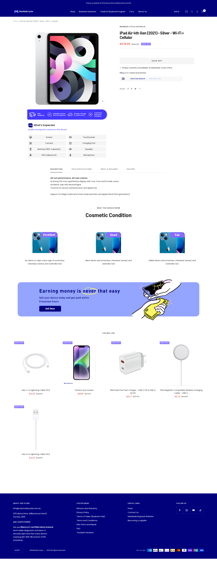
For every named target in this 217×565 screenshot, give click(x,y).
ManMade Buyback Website (141, 516)
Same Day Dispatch (137, 79)
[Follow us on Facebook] (179, 510)
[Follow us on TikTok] (200, 510)
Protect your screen (84, 390)
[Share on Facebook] (128, 89)
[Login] (197, 11)
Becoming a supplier (137, 520)
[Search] (192, 11)
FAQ (78, 528)
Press (130, 508)
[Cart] (202, 11)
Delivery (131, 169)
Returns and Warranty (87, 508)
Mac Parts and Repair (86, 524)
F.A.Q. (131, 11)
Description (56, 169)
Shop (72, 11)
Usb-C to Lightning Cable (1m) (36, 390)
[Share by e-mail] (139, 89)
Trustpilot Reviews (85, 532)
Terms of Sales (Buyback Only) (91, 516)
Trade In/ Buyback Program (112, 11)
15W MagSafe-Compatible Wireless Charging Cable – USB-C (181, 391)
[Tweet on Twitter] (135, 89)
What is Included (109, 169)
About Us (142, 11)
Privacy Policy (83, 512)
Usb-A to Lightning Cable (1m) (36, 454)
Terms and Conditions (87, 520)
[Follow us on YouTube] (193, 510)
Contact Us (133, 512)
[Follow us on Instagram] (186, 510)
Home (15, 21)
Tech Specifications (81, 169)
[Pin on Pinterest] (131, 89)
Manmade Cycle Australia (132, 27)
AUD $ (176, 11)
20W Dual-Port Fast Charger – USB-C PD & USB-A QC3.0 (132, 391)
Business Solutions (87, 11)
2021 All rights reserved (56, 550)
